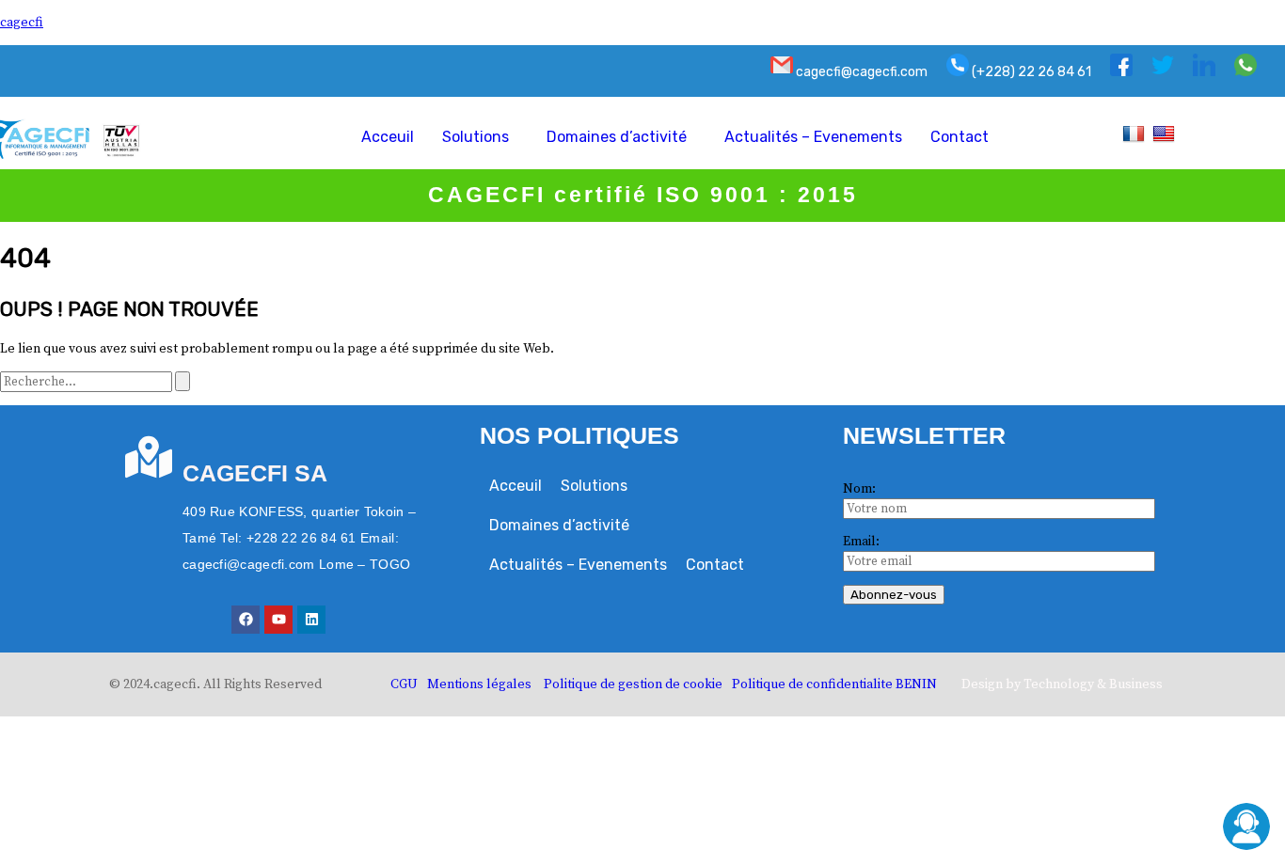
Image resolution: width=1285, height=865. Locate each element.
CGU (404, 684)
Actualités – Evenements (813, 137)
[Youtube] (278, 620)
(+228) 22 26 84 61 (1030, 72)
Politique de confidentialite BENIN (834, 684)
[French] (1136, 134)
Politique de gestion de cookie (633, 684)
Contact (959, 137)
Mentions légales (479, 684)
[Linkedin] (311, 620)
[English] (1166, 134)
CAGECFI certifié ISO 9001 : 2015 (643, 194)
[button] (480, 137)
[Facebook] (245, 620)
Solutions (475, 137)
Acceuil (387, 137)
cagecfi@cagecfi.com (860, 72)
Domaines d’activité (617, 137)
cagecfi (21, 22)
